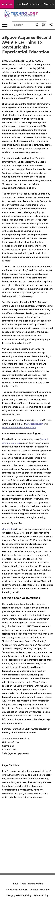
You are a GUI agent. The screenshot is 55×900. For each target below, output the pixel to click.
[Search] (37, 25)
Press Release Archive (32, 883)
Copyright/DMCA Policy (19, 895)
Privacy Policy (41, 895)
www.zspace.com (34, 423)
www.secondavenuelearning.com (19, 427)
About (15, 883)
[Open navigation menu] (4, 24)
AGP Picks (7, 4)
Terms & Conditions (40, 889)
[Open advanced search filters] (43, 25)
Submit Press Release (16, 889)
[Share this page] (51, 24)
